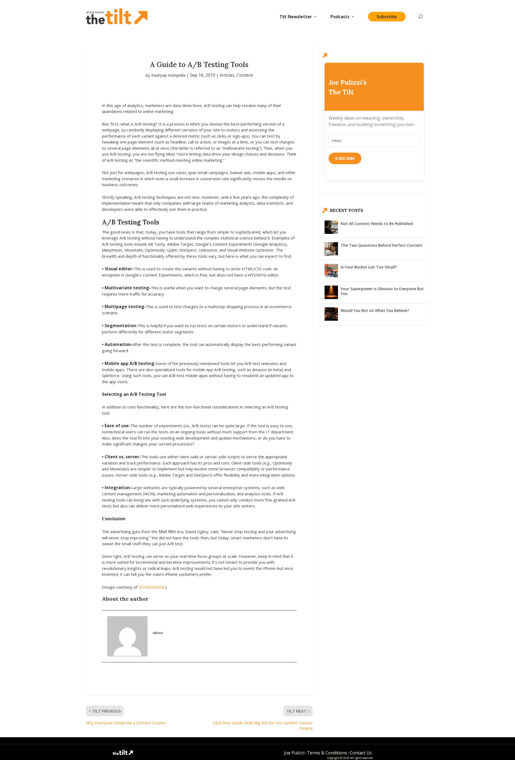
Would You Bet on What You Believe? (375, 310)
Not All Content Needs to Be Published (377, 223)
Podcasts (340, 17)
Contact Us (361, 753)
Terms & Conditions (327, 753)
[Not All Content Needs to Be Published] (331, 227)
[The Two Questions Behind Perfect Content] (331, 249)
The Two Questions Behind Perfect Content (381, 245)
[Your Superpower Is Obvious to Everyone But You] (331, 292)
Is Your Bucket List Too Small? (369, 267)
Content (245, 75)
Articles (227, 75)
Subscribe (387, 17)
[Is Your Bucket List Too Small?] (331, 270)
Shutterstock (151, 587)
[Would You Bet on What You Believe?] (331, 314)
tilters (158, 633)
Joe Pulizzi (294, 753)
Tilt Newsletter (295, 17)
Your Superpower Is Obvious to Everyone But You (382, 291)
